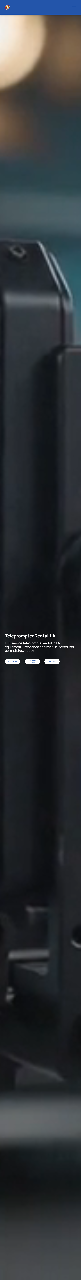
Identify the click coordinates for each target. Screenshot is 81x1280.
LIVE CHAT (52, 661)
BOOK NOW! (12, 661)
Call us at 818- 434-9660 (32, 661)
